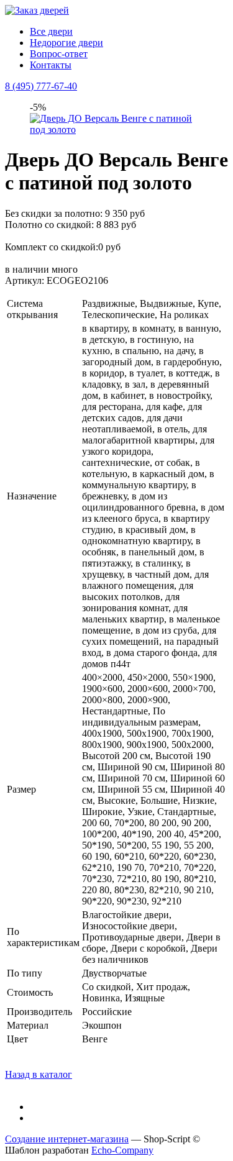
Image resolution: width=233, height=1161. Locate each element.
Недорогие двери (66, 42)
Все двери (51, 31)
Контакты (50, 65)
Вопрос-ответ (59, 53)
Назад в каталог (38, 1074)
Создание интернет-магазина (67, 1139)
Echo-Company (122, 1150)
